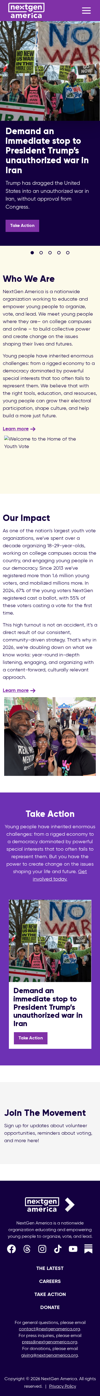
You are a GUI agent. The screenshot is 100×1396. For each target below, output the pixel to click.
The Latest (50, 1268)
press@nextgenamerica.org (49, 1342)
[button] (32, 252)
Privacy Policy (62, 1386)
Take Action (22, 226)
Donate (50, 1307)
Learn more (16, 428)
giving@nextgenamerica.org (49, 1355)
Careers (50, 1281)
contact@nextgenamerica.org (49, 1329)
